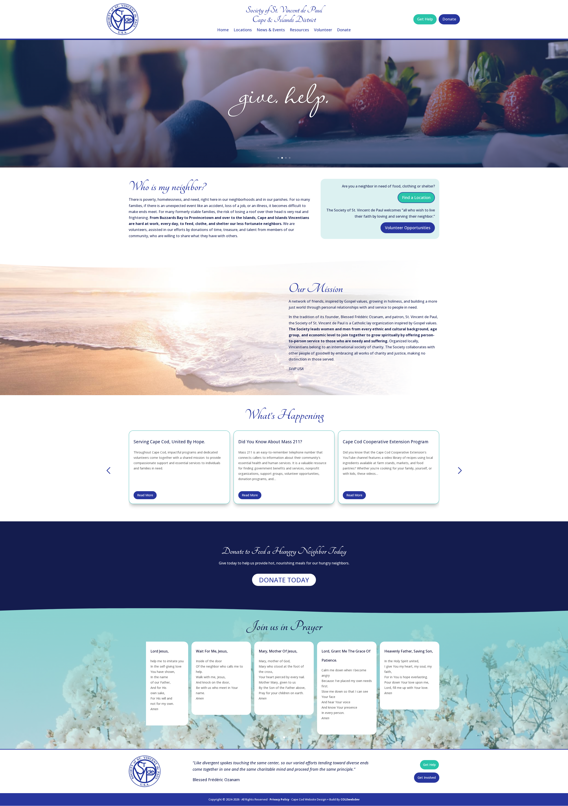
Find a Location (416, 197)
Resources (299, 30)
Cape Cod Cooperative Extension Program (281, 442)
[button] (108, 470)
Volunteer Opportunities (407, 227)
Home (223, 30)
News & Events (271, 30)
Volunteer (323, 30)
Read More (145, 495)
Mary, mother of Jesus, (278, 651)
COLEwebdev (350, 799)
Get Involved (427, 777)
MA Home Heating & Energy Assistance (382, 442)
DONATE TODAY (284, 579)
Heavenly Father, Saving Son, (408, 651)
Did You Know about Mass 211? (165, 442)
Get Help (425, 19)
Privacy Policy (280, 799)
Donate (344, 30)
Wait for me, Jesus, (212, 651)
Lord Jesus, (159, 651)
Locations (243, 30)
